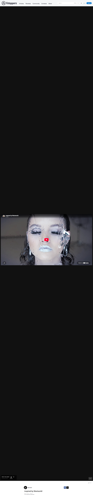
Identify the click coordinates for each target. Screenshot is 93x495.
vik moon (30, 487)
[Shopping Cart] (81, 3)
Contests (44, 3)
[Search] (78, 3)
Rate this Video (5, 476)
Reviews (28, 3)
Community (36, 3)
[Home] (9, 3)
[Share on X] (67, 487)
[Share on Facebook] (65, 487)
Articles (21, 3)
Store (50, 3)
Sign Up (89, 3)
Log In (84, 3)
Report (90, 482)
